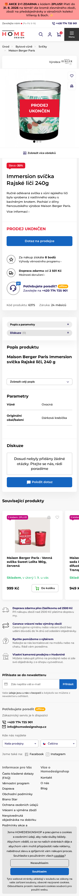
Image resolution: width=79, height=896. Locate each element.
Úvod (5, 46)
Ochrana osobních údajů (20, 805)
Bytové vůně (24, 46)
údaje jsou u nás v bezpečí (25, 692)
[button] (41, 34)
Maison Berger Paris (22, 50)
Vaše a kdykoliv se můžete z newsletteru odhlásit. (36, 694)
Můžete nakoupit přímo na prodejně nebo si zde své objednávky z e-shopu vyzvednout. (44, 660)
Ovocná (47, 404)
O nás (45, 783)
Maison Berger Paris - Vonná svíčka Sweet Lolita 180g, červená (29, 562)
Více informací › (18, 211)
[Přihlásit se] (49, 34)
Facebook (37, 754)
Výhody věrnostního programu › (40, 261)
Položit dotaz (41, 482)
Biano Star (9, 799)
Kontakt (46, 777)
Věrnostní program (15, 783)
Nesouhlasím (39, 863)
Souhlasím (39, 871)
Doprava (8, 788)
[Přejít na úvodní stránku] (13, 34)
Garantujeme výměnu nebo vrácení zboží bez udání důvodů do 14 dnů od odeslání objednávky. (45, 629)
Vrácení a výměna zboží (19, 810)
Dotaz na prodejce (39, 241)
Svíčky (43, 46)
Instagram (58, 754)
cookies (59, 855)
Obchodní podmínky (17, 794)
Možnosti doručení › (32, 274)
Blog (44, 788)
